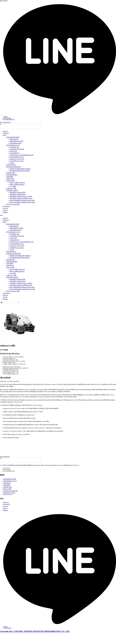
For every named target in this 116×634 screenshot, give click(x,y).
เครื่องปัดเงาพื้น (10, 172)
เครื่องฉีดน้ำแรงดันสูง (12, 190)
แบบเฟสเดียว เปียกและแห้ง (16, 149)
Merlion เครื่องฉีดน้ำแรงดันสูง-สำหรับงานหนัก (22, 200)
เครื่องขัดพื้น (9, 176)
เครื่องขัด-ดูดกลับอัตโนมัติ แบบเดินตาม (20, 168)
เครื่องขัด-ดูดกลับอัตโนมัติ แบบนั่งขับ (19, 170)
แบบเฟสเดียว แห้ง (14, 147)
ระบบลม (11, 163)
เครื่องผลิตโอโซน (11, 165)
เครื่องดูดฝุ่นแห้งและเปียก (16, 141)
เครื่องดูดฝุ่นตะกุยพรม (15, 143)
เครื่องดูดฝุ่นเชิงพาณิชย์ (12, 137)
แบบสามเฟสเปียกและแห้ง (16, 157)
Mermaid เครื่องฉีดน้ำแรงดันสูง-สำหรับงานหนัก (22, 202)
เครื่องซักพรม (10, 178)
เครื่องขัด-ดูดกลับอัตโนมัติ (13, 167)
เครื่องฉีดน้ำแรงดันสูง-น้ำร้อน (17, 194)
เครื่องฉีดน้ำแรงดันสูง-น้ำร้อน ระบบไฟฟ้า (20, 196)
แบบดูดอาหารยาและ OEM (16, 159)
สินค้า (4, 135)
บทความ (5, 208)
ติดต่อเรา (5, 212)
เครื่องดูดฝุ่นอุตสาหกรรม (13, 145)
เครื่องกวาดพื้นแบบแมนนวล (17, 182)
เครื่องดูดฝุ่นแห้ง (13, 139)
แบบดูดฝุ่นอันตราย (14, 153)
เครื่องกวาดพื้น (10, 180)
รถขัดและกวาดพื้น (11, 188)
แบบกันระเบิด (13, 151)
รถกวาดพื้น (12, 186)
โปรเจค (5, 210)
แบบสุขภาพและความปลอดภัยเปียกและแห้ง (21, 155)
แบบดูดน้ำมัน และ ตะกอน (16, 161)
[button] (58, 215)
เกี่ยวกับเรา (6, 133)
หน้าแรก (5, 131)
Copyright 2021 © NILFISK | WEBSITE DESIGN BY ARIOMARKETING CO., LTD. (35, 631)
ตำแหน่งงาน (6, 206)
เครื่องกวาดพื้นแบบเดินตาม (16, 184)
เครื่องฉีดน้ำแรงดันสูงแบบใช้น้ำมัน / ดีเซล (20, 198)
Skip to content (3, 0)
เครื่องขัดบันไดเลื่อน (11, 174)
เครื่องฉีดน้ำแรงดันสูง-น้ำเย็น (17, 192)
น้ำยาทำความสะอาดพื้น (13, 204)
